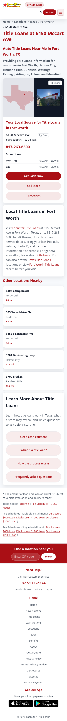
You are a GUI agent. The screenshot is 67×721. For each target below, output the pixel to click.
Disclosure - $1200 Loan (30, 517)
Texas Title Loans (39, 260)
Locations (20, 21)
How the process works (33, 463)
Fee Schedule (40, 503)
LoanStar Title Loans (26, 228)
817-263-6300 (18, 146)
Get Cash (49, 12)
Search (48, 556)
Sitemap (33, 676)
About (33, 646)
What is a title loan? (34, 450)
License (24, 503)
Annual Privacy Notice (34, 664)
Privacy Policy (33, 658)
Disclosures (33, 670)
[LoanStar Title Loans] (13, 4)
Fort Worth (47, 21)
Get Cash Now (33, 176)
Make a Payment (33, 682)
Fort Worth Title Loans (44, 264)
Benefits (33, 640)
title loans (44, 255)
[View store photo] (49, 97)
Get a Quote (33, 652)
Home (7, 21)
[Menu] (60, 12)
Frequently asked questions (33, 477)
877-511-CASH (34, 4)
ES (40, 12)
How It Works (33, 610)
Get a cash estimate (33, 437)
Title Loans (33, 616)
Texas (33, 21)
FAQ (33, 634)
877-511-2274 (34, 582)
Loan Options (33, 622)
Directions (34, 196)
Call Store (33, 186)
